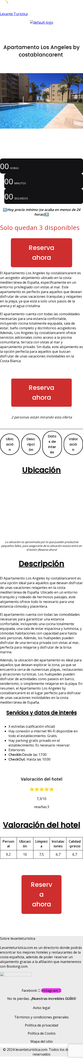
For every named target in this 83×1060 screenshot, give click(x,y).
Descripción (31, 444)
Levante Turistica (14, 14)
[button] (41, 29)
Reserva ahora (41, 252)
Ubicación (10, 444)
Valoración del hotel (41, 824)
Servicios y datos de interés (41, 712)
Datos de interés (52, 444)
